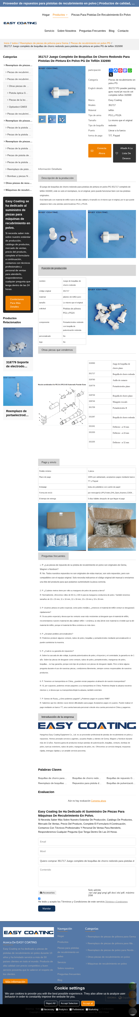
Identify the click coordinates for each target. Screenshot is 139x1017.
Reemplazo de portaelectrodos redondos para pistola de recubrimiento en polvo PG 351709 (17, 413)
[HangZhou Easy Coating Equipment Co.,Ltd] (20, 23)
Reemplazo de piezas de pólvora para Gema (44, 43)
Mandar (47, 908)
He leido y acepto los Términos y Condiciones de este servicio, (83, 901)
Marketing (93, 1009)
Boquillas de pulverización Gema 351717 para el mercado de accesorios (121, 783)
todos (15, 43)
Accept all (88, 1003)
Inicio (6, 43)
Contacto (123, 30)
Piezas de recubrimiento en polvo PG (91, 43)
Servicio (49, 30)
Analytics (63, 1009)
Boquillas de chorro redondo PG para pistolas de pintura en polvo (87, 778)
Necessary (49, 1009)
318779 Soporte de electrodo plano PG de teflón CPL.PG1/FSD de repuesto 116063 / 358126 (17, 364)
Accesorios (49, 892)
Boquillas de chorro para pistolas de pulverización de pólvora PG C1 (52, 778)
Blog (111, 30)
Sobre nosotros (66, 30)
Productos (59, 14)
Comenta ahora (98, 801)
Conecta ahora (101, 151)
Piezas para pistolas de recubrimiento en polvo (101, 14)
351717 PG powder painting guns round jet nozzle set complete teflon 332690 (121, 91)
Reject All (50, 1003)
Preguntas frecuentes (92, 30)
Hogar (46, 14)
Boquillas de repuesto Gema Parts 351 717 (121, 778)
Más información (15, 981)
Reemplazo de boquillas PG (52, 783)
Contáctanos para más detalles (17, 303)
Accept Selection (69, 1003)
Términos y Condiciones (116, 902)
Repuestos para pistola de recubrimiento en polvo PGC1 (87, 783)
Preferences (78, 1009)
